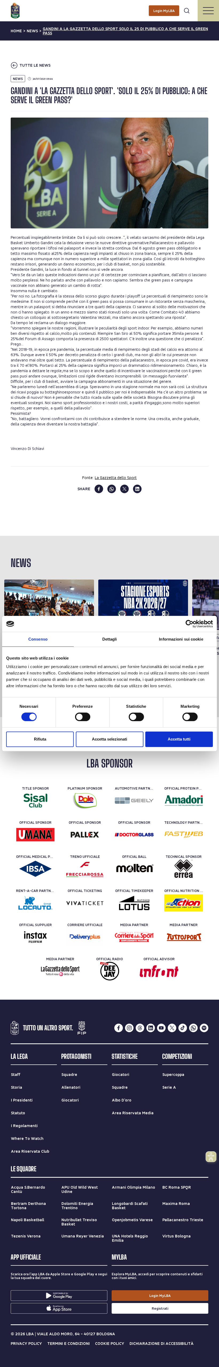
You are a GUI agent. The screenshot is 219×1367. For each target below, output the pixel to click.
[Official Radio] (109, 971)
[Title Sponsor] (35, 800)
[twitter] (124, 489)
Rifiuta (40, 739)
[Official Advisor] (159, 971)
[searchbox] (109, 6)
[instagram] (129, 1028)
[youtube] (161, 1028)
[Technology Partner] (183, 834)
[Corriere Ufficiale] (84, 937)
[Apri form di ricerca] (186, 10)
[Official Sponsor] (35, 834)
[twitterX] (172, 1028)
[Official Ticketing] (84, 903)
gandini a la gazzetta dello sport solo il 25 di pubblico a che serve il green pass (125, 31)
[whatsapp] (111, 489)
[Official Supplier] (35, 937)
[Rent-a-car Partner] (35, 903)
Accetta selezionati (109, 739)
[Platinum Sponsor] (84, 800)
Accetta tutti (179, 739)
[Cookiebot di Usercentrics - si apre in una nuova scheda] (189, 624)
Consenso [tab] (38, 639)
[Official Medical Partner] (35, 868)
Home (16, 31)
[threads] (140, 1028)
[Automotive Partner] (134, 800)
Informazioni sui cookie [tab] (181, 639)
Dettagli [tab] (109, 639)
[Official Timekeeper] (134, 903)
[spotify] (204, 1028)
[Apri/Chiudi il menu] (208, 10)
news (32, 31)
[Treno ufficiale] (84, 868)
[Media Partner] (134, 937)
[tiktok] (182, 1028)
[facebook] (99, 489)
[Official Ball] (134, 868)
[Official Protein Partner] (183, 800)
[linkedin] (137, 489)
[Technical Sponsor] (183, 868)
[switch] (82, 717)
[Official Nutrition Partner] (183, 903)
